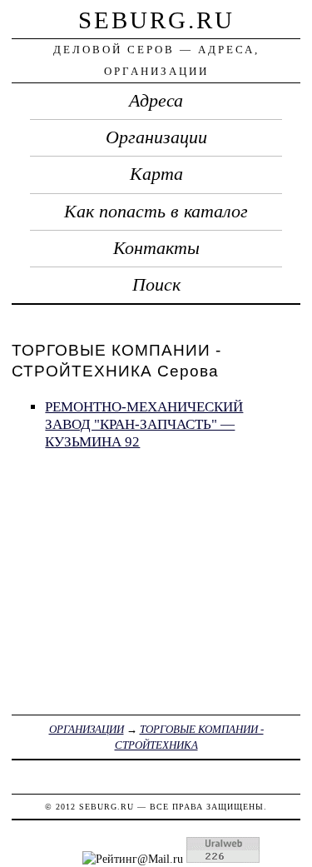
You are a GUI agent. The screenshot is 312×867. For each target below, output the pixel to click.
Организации (156, 137)
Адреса (156, 101)
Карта (156, 174)
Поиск (156, 285)
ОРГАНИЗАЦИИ (86, 729)
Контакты (156, 248)
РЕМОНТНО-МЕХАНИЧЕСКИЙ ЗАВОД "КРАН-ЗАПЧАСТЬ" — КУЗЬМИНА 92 (144, 424)
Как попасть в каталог (156, 212)
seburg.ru (156, 20)
